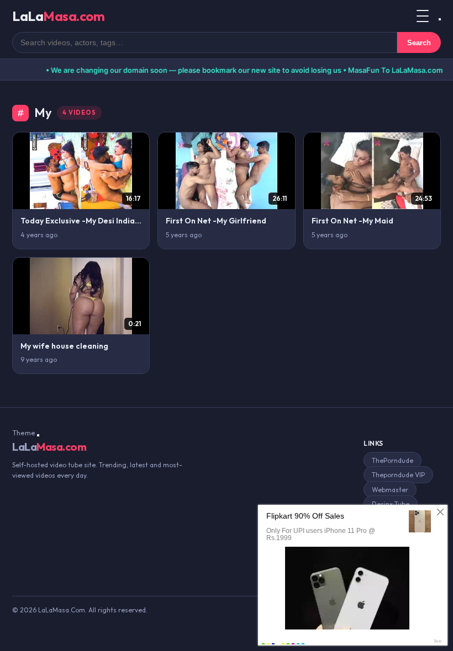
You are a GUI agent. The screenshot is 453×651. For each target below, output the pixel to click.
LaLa (58, 16)
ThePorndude (392, 460)
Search (419, 43)
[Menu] (422, 16)
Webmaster (390, 489)
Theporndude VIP (398, 475)
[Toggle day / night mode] (440, 19)
